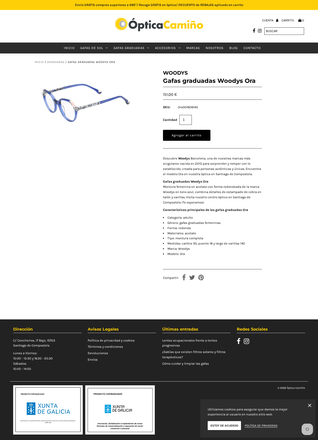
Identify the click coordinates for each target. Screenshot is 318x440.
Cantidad (170, 120)
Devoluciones (98, 353)
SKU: (166, 107)
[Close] (310, 406)
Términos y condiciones (105, 346)
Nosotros (215, 48)
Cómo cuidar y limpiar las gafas (185, 363)
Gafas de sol (91, 48)
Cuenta (268, 20)
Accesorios (165, 48)
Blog (233, 48)
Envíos (93, 359)
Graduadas (55, 62)
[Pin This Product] (201, 278)
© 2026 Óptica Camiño (291, 388)
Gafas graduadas (129, 48)
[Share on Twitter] (192, 278)
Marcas (193, 48)
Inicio (69, 48)
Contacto (252, 48)
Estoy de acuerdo (224, 425)
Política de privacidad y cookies (111, 340)
